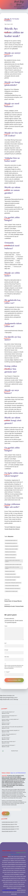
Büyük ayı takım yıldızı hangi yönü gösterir (12, 561)
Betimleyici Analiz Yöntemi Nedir (14, 606)
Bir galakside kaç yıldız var (11, 543)
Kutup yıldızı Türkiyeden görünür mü (13, 582)
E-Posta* (6, 650)
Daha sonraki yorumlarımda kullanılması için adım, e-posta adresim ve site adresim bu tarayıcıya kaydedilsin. (14, 667)
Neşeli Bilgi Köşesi (19, 3)
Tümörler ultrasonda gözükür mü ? (9, 734)
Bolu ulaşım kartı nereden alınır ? (9, 741)
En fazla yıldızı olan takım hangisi (12, 577)
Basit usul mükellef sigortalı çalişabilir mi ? (11, 730)
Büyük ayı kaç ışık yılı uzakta (11, 549)
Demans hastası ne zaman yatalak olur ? (10, 719)
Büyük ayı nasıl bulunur (10, 551)
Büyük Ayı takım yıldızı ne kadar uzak (13, 564)
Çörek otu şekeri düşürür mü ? (8, 711)
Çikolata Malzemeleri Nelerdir (8, 826)
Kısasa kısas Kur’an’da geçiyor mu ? (9, 715)
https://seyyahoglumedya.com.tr (8, 697)
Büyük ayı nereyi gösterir (10, 554)
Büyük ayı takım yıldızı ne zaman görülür (12, 568)
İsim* (6, 643)
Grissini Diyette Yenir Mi (7, 831)
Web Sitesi (7, 656)
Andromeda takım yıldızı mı (11, 540)
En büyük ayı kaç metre (10, 574)
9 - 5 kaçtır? (7, 672)
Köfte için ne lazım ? (6, 723)
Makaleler (10, 536)
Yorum (6, 626)
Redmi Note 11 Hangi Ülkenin (13, 601)
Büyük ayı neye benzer (10, 557)
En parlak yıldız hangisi (10, 579)
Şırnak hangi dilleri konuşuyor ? (8, 745)
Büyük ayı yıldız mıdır (9, 571)
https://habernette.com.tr (6, 699)
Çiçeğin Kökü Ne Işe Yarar (7, 822)
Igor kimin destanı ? (6, 737)
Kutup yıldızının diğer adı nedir (11, 585)
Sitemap (15, 699)
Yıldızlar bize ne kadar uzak (11, 591)
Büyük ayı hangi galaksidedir (11, 546)
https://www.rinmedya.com (7, 695)
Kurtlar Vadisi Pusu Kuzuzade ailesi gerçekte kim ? (12, 726)
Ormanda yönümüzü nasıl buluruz (12, 588)
